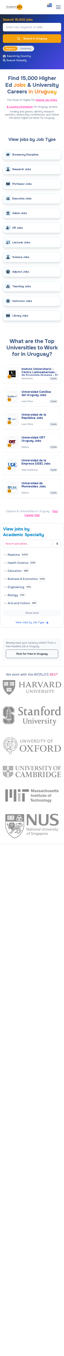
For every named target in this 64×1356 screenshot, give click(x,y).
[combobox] (49, 5)
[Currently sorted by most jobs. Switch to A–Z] (57, 544)
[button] (58, 7)
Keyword (10, 48)
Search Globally (16, 60)
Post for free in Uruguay (32, 653)
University (25, 48)
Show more (32, 613)
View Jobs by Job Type (30, 622)
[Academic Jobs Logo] (14, 7)
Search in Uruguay (35, 38)
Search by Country (19, 56)
